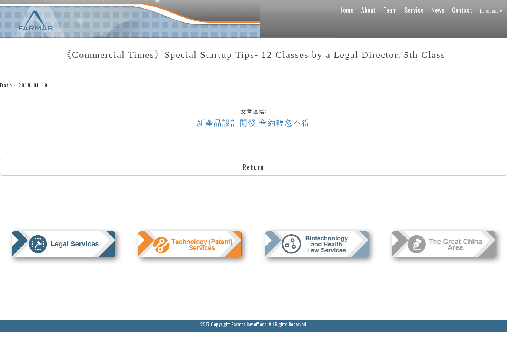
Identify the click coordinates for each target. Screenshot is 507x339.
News (438, 10)
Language (491, 10)
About (368, 10)
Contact (462, 10)
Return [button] (253, 167)
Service (414, 10)
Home (346, 10)
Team (390, 10)
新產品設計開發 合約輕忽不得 (253, 122)
